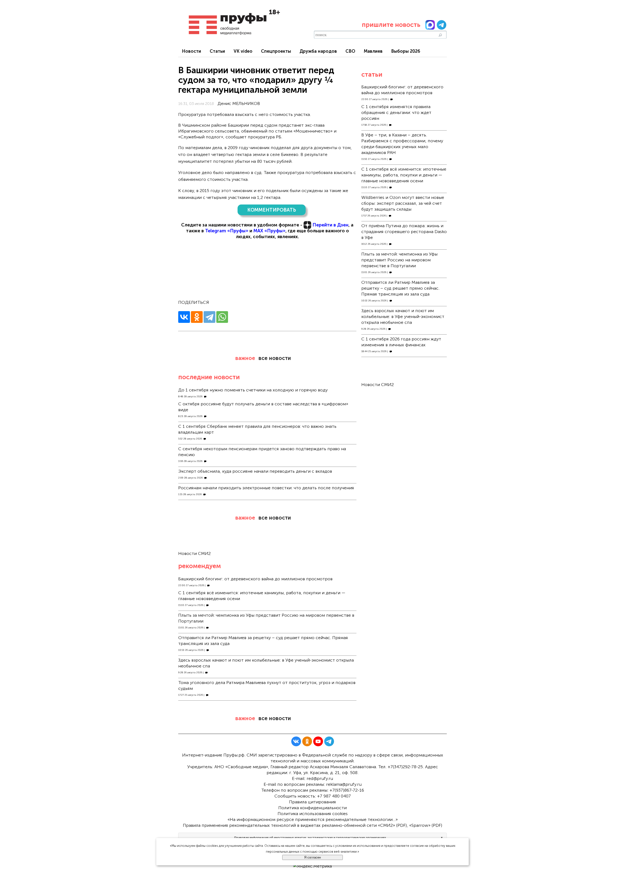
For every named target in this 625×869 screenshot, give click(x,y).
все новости (275, 358)
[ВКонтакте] (184, 317)
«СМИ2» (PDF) (392, 825)
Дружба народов (318, 51)
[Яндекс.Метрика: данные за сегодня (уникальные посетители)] (312, 866)
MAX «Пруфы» (269, 231)
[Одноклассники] (197, 317)
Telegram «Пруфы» (226, 231)
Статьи (217, 51)
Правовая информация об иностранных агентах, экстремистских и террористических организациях (310, 837)
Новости (191, 51)
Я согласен (312, 857)
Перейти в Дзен (330, 225)
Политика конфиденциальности (312, 807)
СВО (350, 51)
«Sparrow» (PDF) (425, 825)
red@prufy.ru (320, 778)
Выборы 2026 (405, 51)
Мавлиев (373, 51)
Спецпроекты (276, 51)
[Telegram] (209, 317)
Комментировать (271, 210)
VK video (243, 51)
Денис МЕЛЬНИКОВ (239, 103)
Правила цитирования (312, 802)
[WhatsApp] (222, 317)
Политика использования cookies (313, 813)
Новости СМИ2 (194, 553)
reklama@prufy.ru (344, 784)
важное (245, 358)
